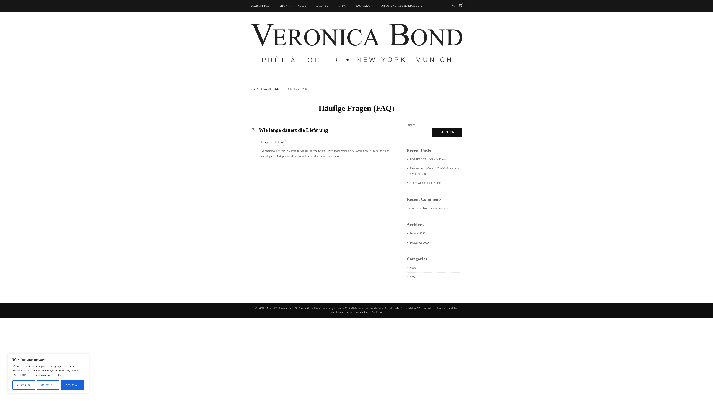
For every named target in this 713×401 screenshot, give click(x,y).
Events (322, 5)
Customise (24, 385)
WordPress (376, 312)
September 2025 (419, 242)
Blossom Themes (343, 312)
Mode (413, 267)
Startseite (260, 5)
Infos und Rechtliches (400, 5)
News (413, 276)
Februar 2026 (417, 233)
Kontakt (363, 5)
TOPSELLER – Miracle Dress (428, 159)
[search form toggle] (453, 5)
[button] (323, 130)
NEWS (302, 5)
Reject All (48, 385)
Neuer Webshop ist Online (425, 182)
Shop (284, 5)
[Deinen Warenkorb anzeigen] (460, 5)
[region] (48, 373)
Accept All (72, 385)
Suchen (411, 124)
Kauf (281, 142)
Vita (342, 5)
